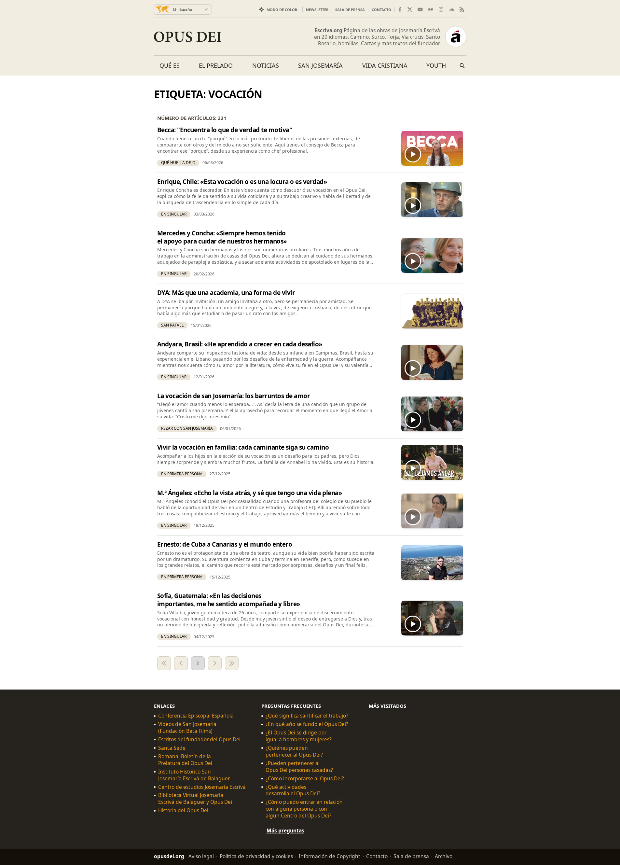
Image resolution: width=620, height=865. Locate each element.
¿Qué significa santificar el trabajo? (307, 716)
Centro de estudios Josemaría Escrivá (202, 787)
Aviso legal (201, 856)
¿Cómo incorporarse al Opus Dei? (305, 778)
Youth (436, 65)
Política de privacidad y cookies (256, 856)
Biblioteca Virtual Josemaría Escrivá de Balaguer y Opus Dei (195, 799)
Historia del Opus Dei (183, 810)
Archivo (443, 856)
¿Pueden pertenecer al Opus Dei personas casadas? (299, 767)
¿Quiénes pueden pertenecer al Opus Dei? (294, 751)
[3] (215, 663)
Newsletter (317, 9)
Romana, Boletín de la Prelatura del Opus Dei (185, 760)
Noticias (265, 65)
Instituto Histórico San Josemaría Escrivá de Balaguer (194, 775)
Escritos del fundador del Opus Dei (199, 739)
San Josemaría (320, 65)
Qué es (169, 65)
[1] (164, 663)
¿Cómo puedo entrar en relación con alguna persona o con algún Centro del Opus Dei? (304, 809)
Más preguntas (285, 830)
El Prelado (216, 65)
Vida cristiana (384, 65)
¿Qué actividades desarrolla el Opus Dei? (293, 790)
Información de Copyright (329, 856)
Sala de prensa (350, 9)
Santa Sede (172, 748)
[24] (232, 663)
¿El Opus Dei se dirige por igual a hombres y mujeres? (299, 736)
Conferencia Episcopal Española (196, 716)
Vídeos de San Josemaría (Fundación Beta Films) (187, 728)
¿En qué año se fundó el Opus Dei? (307, 724)
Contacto (381, 9)
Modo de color (282, 9)
